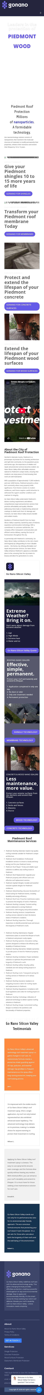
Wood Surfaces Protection (14, 1358)
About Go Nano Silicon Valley (15, 1329)
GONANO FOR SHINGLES (18, 193)
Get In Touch (12, 1341)
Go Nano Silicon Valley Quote (22, 650)
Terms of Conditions (11, 1335)
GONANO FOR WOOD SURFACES (21, 370)
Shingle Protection (11, 1352)
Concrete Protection (11, 1355)
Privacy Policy (9, 1332)
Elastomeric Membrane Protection (16, 1361)
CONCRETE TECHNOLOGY (19, 828)
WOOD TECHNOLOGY (26, 820)
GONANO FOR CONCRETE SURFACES (18, 306)
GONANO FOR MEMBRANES (19, 234)
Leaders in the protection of (22, 26)
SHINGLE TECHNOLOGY (25, 732)
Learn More (22, 55)
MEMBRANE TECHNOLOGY (20, 740)
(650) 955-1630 (9, 1383)
